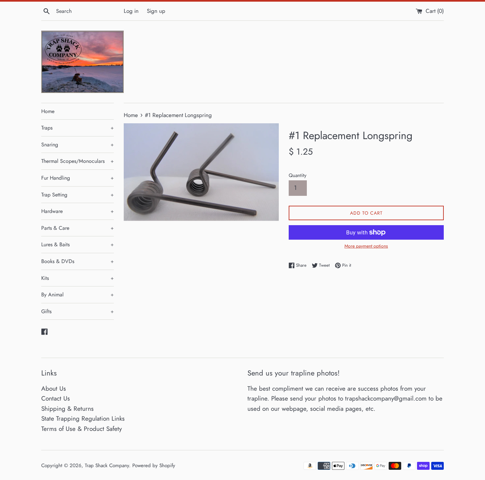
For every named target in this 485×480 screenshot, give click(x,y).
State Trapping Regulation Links (83, 418)
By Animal (77, 294)
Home (47, 111)
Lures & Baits (77, 244)
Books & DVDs (77, 261)
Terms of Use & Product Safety (81, 428)
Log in (131, 11)
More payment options (366, 246)
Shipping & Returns (67, 408)
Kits (77, 278)
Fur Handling (77, 178)
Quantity (298, 175)
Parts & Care (77, 228)
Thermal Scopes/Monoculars (77, 161)
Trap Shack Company (107, 465)
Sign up (156, 11)
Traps (77, 128)
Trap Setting (77, 194)
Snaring (77, 144)
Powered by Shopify (153, 465)
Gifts (77, 311)
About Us (53, 388)
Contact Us (55, 398)
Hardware (77, 211)
